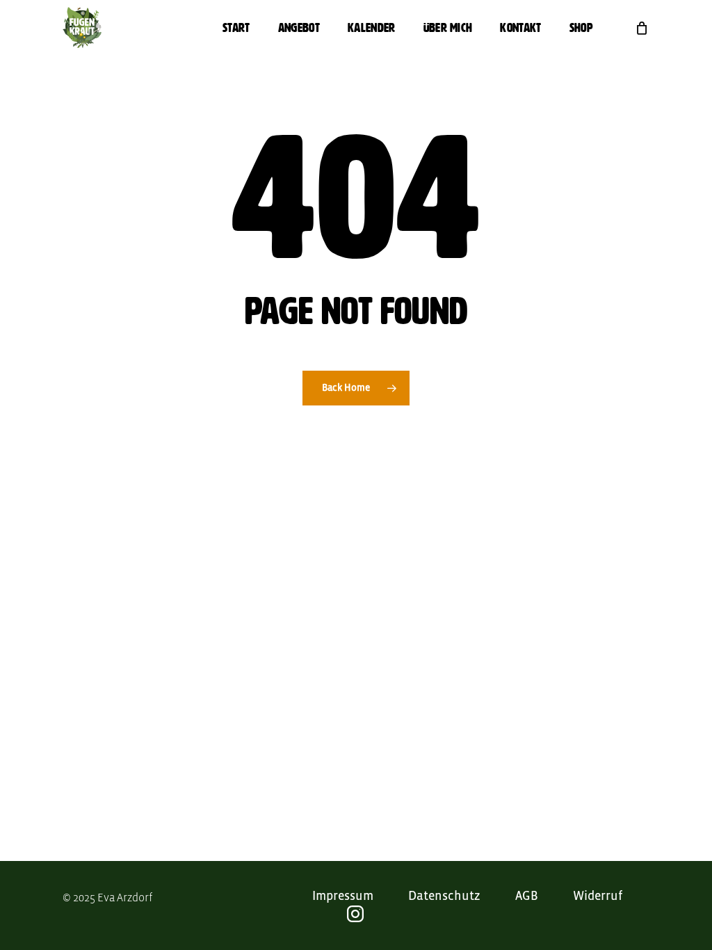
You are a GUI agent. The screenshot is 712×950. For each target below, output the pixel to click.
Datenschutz (444, 896)
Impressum (342, 896)
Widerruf (597, 896)
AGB (526, 896)
